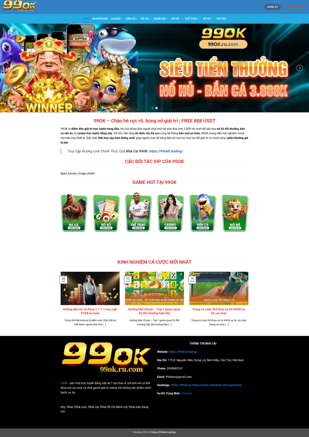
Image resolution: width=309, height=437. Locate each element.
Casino (116, 18)
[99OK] (41, 7)
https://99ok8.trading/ (183, 351)
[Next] (299, 68)
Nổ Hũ (175, 18)
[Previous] (9, 68)
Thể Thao (191, 18)
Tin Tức (221, 18)
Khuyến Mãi (100, 18)
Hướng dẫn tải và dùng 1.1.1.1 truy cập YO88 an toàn (90, 311)
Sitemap (186, 393)
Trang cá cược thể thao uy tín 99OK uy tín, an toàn (218, 311)
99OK (86, 18)
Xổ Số (206, 18)
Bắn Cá (130, 18)
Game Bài (160, 18)
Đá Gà (144, 18)
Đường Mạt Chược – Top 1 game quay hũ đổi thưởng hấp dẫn (154, 311)
